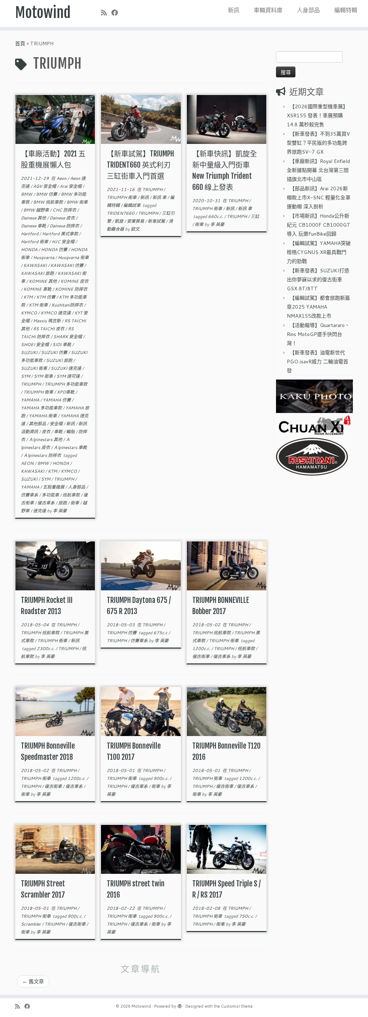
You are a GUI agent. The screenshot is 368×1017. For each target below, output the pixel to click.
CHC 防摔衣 (64, 210)
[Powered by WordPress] (179, 1004)
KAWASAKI (35, 265)
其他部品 (38, 424)
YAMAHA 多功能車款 (42, 408)
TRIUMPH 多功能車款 (66, 384)
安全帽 (57, 424)
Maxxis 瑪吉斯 (47, 321)
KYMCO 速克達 (56, 313)
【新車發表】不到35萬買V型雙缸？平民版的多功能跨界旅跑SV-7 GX (318, 142)
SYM (26, 376)
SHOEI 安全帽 (35, 344)
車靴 (59, 431)
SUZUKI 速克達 (66, 368)
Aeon (62, 178)
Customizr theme (237, 1006)
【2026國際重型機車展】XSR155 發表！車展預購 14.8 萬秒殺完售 (317, 115)
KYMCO (29, 313)
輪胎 (71, 431)
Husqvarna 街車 (73, 257)
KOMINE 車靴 (37, 289)
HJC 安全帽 (63, 242)
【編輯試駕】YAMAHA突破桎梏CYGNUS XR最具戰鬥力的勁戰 (319, 252)
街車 (75, 503)
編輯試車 (132, 205)
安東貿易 (136, 221)
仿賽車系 (30, 495)
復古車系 (46, 503)
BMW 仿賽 (47, 194)
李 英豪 (60, 511)
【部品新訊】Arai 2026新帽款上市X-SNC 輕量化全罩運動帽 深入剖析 (318, 197)
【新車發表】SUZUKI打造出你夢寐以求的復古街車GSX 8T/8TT (318, 279)
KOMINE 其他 (43, 281)
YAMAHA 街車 (43, 416)
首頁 (20, 43)
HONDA (29, 249)
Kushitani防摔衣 (67, 305)
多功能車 (51, 495)
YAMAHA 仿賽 (57, 400)
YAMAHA (30, 400)
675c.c (161, 633)
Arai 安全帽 (71, 186)
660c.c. (216, 216)
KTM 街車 (39, 305)
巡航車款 (72, 495)
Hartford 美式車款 (60, 234)
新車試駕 (157, 221)
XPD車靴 (66, 392)
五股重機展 (54, 487)
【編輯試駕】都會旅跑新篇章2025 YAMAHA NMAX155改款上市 (318, 306)
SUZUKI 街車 (34, 368)
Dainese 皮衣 (63, 218)
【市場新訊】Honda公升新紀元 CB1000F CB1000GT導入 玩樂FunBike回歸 (318, 224)
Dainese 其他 (34, 218)
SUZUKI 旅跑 (59, 360)
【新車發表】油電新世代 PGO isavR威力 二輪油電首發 (317, 361)
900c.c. (161, 778)
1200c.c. (201, 648)
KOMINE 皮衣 (74, 281)
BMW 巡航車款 (48, 202)
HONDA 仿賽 (54, 249)
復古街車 (201, 656)
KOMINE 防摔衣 (71, 289)
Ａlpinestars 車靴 (70, 447)
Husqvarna (44, 257)
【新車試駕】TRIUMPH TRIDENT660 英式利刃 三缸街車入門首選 (140, 165)
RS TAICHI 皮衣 (49, 329)
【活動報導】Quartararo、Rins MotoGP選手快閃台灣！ (318, 334)
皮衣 (46, 431)
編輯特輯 (345, 10)
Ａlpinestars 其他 (46, 439)
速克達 (40, 511)
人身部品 (308, 10)
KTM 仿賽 (46, 297)
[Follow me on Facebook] (117, 12)
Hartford (30, 234)
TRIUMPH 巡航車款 (40, 633)
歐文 (135, 229)
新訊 (233, 10)
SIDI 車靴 (62, 344)
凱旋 (119, 221)
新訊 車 (159, 197)
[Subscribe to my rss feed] (106, 12)
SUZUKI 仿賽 (54, 352)
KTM (28, 297)
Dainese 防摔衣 (65, 226)
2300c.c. (46, 648)
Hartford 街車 (35, 242)
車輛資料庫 (268, 10)
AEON (28, 463)
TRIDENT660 (121, 213)
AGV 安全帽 (45, 186)
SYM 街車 (44, 376)
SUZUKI (29, 352)
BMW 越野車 (36, 210)
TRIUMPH (31, 384)
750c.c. (247, 916)
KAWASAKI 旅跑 (38, 273)
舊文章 (33, 981)
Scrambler (31, 924)
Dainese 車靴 (34, 226)
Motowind (43, 12)
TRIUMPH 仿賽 (122, 633)
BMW (27, 194)
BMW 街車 (77, 202)
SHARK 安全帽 (68, 336)
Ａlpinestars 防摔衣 (42, 455)
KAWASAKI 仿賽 (67, 265)
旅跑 (63, 503)
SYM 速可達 (68, 376)
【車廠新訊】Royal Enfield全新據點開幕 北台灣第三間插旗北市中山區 (318, 170)
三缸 (254, 216)
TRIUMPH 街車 (38, 392)
